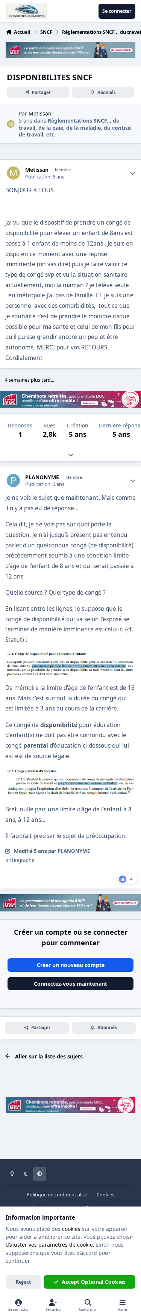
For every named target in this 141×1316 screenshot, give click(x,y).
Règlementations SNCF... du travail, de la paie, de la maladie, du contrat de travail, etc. (75, 127)
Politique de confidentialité (57, 1195)
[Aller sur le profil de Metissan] (11, 124)
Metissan (37, 169)
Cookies (105, 1195)
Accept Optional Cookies (94, 1281)
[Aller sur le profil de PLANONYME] (13, 480)
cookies (71, 1228)
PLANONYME (42, 477)
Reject (23, 1281)
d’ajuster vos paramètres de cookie (49, 1244)
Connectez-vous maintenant (70, 983)
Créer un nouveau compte (71, 964)
